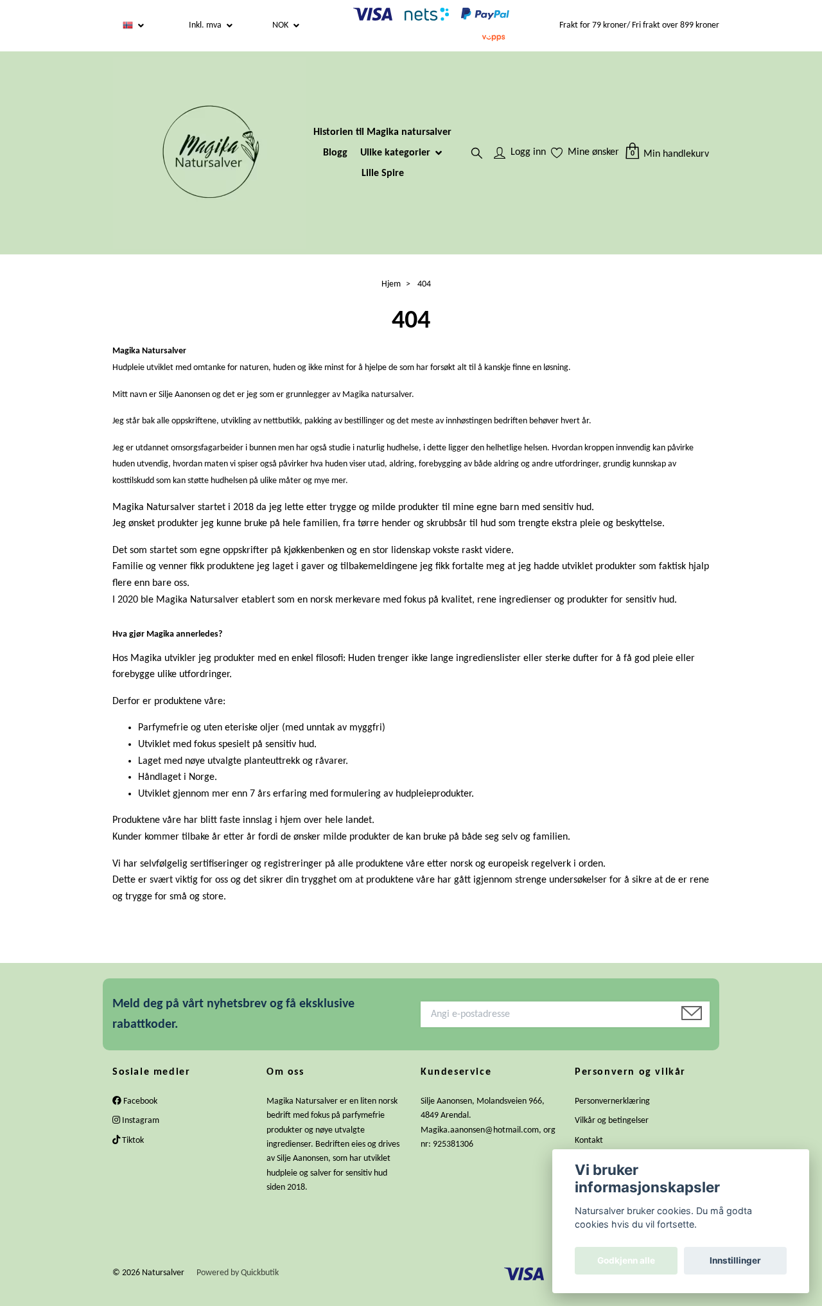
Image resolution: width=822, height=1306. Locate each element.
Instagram (139, 1120)
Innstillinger (735, 1260)
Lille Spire (383, 173)
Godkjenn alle (626, 1260)
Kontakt (589, 1140)
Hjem (391, 284)
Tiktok (132, 1140)
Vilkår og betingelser (612, 1120)
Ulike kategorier (395, 153)
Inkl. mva (206, 25)
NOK (281, 25)
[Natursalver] (209, 152)
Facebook (139, 1101)
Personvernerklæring (612, 1101)
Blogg (335, 153)
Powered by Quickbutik (238, 1273)
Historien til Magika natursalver (382, 132)
